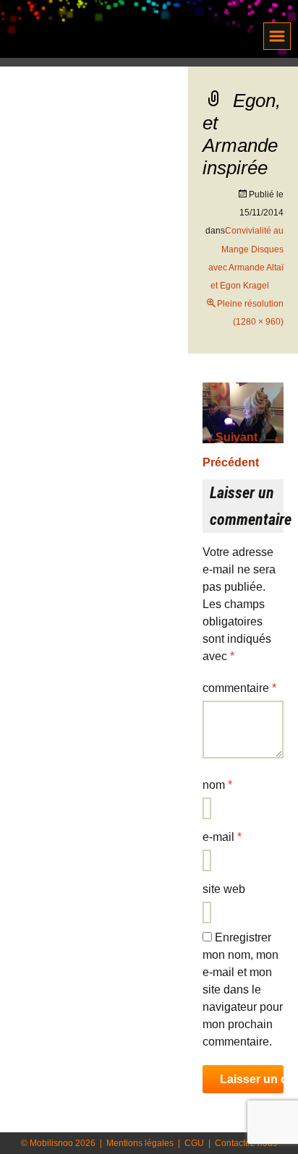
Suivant (250, 437)
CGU (194, 1143)
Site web (224, 889)
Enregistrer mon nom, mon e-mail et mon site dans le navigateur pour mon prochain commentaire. (243, 989)
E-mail (222, 837)
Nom (217, 785)
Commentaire (239, 688)
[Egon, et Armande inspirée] (243, 412)
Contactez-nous (246, 1143)
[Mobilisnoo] (100, 30)
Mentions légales (140, 1143)
